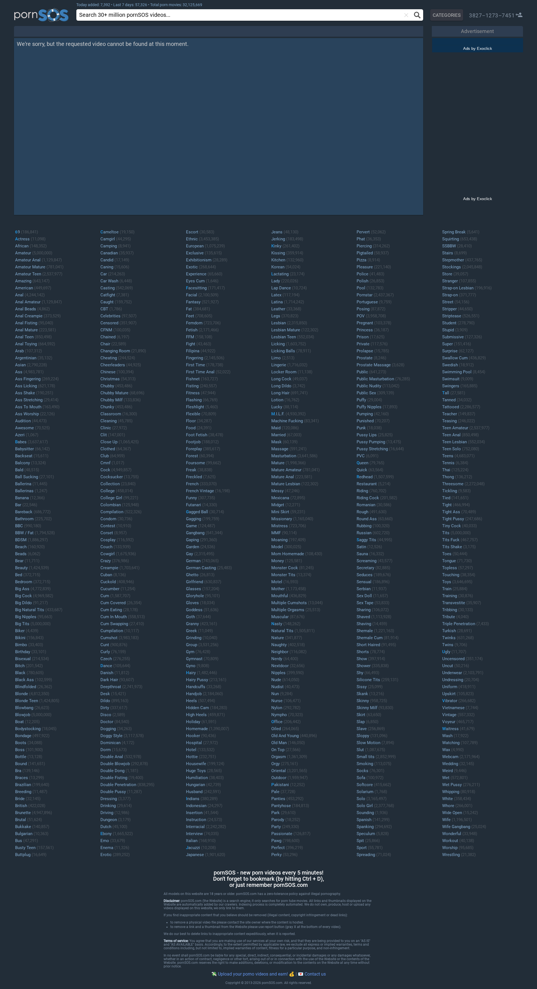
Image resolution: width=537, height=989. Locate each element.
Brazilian (23, 784)
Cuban (106, 574)
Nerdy (276, 658)
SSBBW (449, 246)
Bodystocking (28, 728)
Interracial (195, 826)
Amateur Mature (30, 266)
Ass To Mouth (28, 406)
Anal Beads (25, 308)
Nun (275, 693)
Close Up (108, 441)
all (445, 392)
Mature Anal (282, 476)
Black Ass (24, 679)
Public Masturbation (375, 378)
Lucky (276, 406)
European (195, 246)
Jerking (278, 239)
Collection (110, 483)
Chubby (107, 385)
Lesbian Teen (283, 336)
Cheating (108, 357)
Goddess (194, 609)
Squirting (450, 239)
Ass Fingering (28, 378)
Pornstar (365, 294)
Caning (106, 266)
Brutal (20, 819)
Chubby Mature (114, 392)
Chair (105, 343)
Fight (190, 343)
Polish (362, 280)
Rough (362, 511)
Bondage (23, 735)
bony (106, 833)
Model (277, 546)
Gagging (193, 518)
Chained (108, 336)
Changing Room (115, 350)
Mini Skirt (280, 511)
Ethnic (192, 239)
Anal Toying (26, 343)
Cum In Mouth (113, 616)
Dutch (105, 826)
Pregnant (365, 322)
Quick (362, 469)
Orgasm (278, 756)
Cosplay (108, 539)
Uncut (447, 665)
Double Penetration (118, 784)
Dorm (105, 749)
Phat (361, 239)
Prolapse (365, 350)
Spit (360, 840)
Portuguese (367, 301)
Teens (447, 455)
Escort (192, 232)
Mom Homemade (287, 553)
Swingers (450, 385)
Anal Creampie (29, 315)
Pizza (361, 260)
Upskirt (449, 693)
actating (280, 273)
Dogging (108, 728)
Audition (23, 420)
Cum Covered (113, 602)
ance (106, 665)
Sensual (364, 581)
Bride (20, 798)
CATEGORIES (447, 15)
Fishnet (193, 378)
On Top (277, 749)
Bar (18, 504)
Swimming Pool (457, 371)
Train (446, 588)
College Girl (111, 497)
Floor (191, 420)
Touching (450, 574)
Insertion (194, 812)
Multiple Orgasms (287, 609)
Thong (448, 476)
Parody (277, 819)
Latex (276, 294)
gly (446, 651)
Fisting (192, 385)
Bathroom (24, 518)
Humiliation (197, 777)
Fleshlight (195, 406)
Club (104, 455)
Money (277, 560)
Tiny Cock (451, 525)
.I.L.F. (277, 413)
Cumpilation (111, 630)
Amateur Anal (28, 260)
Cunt (104, 644)
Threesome (452, 483)
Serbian (364, 588)
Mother (278, 588)
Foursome (195, 462)
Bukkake (23, 826)
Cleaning (108, 420)
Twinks (449, 637)
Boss (20, 749)
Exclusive (195, 253)
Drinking (108, 805)
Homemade (197, 728)
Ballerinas (24, 490)
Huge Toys (196, 770)
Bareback (23, 511)
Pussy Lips (367, 434)
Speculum (366, 833)
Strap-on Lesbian (458, 287)
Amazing (23, 280)
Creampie (109, 567)
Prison (363, 336)
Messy (277, 490)
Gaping (192, 539)
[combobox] (241, 15)
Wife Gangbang (456, 826)
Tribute (448, 616)
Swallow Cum (455, 357)
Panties (278, 798)
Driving (106, 812)
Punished (365, 420)
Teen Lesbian (454, 441)
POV (361, 315)
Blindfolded (25, 686)
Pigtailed (365, 253)
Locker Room (283, 371)
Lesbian (278, 322)
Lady (275, 280)
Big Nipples (25, 616)
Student (449, 322)
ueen (362, 462)
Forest (192, 455)
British (21, 805)
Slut (360, 749)
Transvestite (453, 602)
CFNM (106, 329)
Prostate (365, 357)
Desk (105, 693)
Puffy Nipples (369, 406)
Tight (447, 504)
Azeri (20, 434)
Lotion (277, 399)
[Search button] (416, 15)
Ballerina (23, 483)
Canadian (109, 253)
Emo (104, 840)
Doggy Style (111, 735)
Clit (103, 434)
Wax (446, 749)
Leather (278, 308)
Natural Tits (282, 630)
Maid (276, 427)
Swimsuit (451, 378)
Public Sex (366, 392)
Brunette (23, 812)
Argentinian (25, 357)
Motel (276, 581)
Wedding (450, 763)
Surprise (450, 350)
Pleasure (365, 266)
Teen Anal (451, 434)
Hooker (193, 735)
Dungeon (108, 819)
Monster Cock (284, 567)
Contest (107, 525)
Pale (275, 791)
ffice (276, 721)
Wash (447, 735)
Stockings (451, 266)
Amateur (23, 253)
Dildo (105, 700)
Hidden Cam (197, 707)
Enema (106, 847)
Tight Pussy (453, 518)
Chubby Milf (111, 399)
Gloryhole (195, 595)
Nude (276, 679)
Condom (108, 518)
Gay (189, 553)
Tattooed (450, 406)
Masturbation (283, 455)
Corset (106, 532)
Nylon (276, 707)
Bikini (20, 637)
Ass (18, 371)
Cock (105, 469)
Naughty (279, 644)
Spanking (365, 826)
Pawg (276, 840)
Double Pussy (113, 791)
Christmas (110, 378)
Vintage (449, 714)
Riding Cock (368, 497)
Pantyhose (281, 805)
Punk (361, 427)
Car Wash (109, 280)
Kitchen (278, 260)
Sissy (362, 686)
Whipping (450, 791)
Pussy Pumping (371, 441)
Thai (446, 469)
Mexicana (280, 497)
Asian (20, 364)
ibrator (449, 700)
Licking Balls (283, 350)
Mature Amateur (286, 469)
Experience (196, 273)
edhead (365, 476)
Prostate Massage (374, 364)
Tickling (449, 490)
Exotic (192, 266)
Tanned (449, 399)
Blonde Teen (26, 700)
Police (362, 273)
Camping (108, 246)
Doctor (106, 721)
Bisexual (23, 658)
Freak (191, 469)
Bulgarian (23, 833)
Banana (22, 497)
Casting (107, 287)
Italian (191, 840)
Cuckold (108, 581)
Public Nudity (369, 385)
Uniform (449, 686)
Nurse (276, 700)
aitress (450, 728)
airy (191, 672)
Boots (20, 742)
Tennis (448, 462)
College (107, 490)
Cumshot (108, 637)
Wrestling (451, 854)
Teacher (449, 413)
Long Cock (281, 378)
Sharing (364, 609)
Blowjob (22, 714)
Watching (451, 742)
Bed (18, 574)
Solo (361, 798)
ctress (22, 239)
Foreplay (194, 448)
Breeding (23, 791)
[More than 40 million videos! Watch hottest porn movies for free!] (50, 15)
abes (21, 441)
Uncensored (453, 658)
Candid (106, 260)
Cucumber (109, 588)
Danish (106, 672)
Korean (277, 266)
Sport (362, 847)
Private (363, 343)
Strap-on (450, 294)
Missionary (281, 518)
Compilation (111, 511)
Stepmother (453, 260)
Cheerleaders (112, 364)
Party (276, 826)
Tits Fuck (451, 539)
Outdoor (278, 777)
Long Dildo (281, 385)
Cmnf (105, 462)
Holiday (193, 721)
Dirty (104, 707)
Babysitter (24, 448)
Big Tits (22, 623)
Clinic (105, 427)
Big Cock (23, 595)
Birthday (22, 651)
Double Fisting (113, 777)
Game (191, 525)
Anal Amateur (28, 301)
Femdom (194, 322)
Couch (106, 546)
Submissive (453, 336)
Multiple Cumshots (289, 602)
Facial (191, 294)
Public (362, 371)
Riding (362, 490)
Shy (360, 672)
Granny (192, 623)
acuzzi (193, 847)
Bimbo (21, 644)
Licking (278, 343)
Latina (277, 301)
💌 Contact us (312, 974)
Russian (364, 532)
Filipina (192, 350)
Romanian (366, 504)
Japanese (195, 854)
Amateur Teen (28, 273)
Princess (365, 329)
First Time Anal (200, 371)
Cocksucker (111, 476)
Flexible (193, 413)
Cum (104, 595)
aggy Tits (366, 539)
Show (362, 658)
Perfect (278, 847)
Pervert (363, 232)
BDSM (21, 539)
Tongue (449, 560)
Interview (194, 833)
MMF (276, 532)
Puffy (361, 399)
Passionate (281, 833)
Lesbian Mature (285, 329)
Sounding (365, 812)
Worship (450, 847)
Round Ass (367, 518)
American (24, 287)
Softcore (365, 784)
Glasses (193, 588)
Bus (18, 840)
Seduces (365, 574)
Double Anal (111, 756)
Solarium (365, 791)
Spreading (366, 854)
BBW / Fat (24, 532)
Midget (277, 504)
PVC (361, 455)
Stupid (448, 329)
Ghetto (192, 574)
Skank (362, 693)
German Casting (201, 567)
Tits (445, 532)
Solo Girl (365, 805)
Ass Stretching (29, 399)
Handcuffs (195, 686)
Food (191, 427)
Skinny (363, 700)
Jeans (276, 232)
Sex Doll (364, 595)
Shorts (363, 651)
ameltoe (109, 232)
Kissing (278, 253)
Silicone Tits (368, 679)
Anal (19, 294)
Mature (277, 462)
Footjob (193, 441)
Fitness (193, 392)
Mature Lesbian (285, 483)
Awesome (24, 427)
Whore (448, 805)
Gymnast (194, 658)
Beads (21, 553)
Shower (364, 665)
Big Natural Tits (29, 609)
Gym (190, 651)
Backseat (23, 455)
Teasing (449, 420)
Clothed (107, 448)
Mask (276, 441)
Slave (362, 728)
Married (278, 434)
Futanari (193, 504)
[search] (224, 14)
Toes (446, 553)
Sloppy (363, 735)
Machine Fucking (287, 420)
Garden (192, 546)
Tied (446, 497)
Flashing (194, 399)
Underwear (452, 672)
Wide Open (452, 812)
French (192, 483)
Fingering (194, 357)
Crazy (105, 560)
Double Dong (112, 770)
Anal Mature (26, 329)
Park (275, 812)
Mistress (279, 525)
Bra (18, 770)
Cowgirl (107, 553)
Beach (21, 546)
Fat (189, 308)
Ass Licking (26, 385)
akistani (280, 784)
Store (447, 273)
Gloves (192, 602)
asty (276, 623)
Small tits (366, 756)
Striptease (451, 315)
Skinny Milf (367, 707)
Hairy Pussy (197, 679)
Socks (362, 770)
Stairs (447, 253)
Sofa (361, 777)
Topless (449, 567)
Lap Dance (281, 287)
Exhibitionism (198, 260)
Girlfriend (194, 581)
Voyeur (448, 721)
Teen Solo (451, 448)
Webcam (450, 756)
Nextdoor (280, 665)
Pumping (365, 413)
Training (449, 595)
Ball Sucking (26, 476)
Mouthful (279, 595)
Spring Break (454, 232)
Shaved (363, 616)
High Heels (196, 714)
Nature (277, 637)
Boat (19, 721)
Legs (275, 315)
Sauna (362, 553)
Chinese (108, 371)
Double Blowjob (115, 763)
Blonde (21, 693)
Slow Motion (368, 742)
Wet (445, 777)
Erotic (106, 854)
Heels (191, 700)
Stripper (449, 308)
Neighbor (279, 651)
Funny (191, 497)
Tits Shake (452, 546)
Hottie (192, 756)
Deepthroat (110, 686)
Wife (446, 819)
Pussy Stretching (372, 448)
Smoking (365, 763)
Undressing (452, 679)
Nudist (277, 686)
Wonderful (451, 833)
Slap (361, 721)
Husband (194, 791)
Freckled (194, 476)
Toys (446, 581)
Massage (279, 448)
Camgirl (107, 239)
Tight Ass (451, 511)
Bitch (20, 665)
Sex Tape (365, 602)
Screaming (366, 560)
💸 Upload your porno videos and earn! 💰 (253, 974)
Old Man (279, 742)
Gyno (191, 665)
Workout (450, 840)
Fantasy (193, 301)
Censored (109, 322)
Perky (276, 854)
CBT (104, 308)
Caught (107, 301)
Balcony (22, 462)
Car (103, 273)
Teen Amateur (455, 427)
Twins (447, 644)
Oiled (276, 728)
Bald (19, 469)
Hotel (191, 749)
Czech (106, 658)
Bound (21, 763)
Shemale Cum (370, 637)
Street (447, 301)
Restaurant (367, 483)
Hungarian (195, 784)
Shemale (365, 630)
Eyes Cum (195, 280)
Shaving (364, 623)
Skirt (361, 714)
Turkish (449, 630)
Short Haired (368, 644)
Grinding (193, 637)
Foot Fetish (196, 434)
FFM (190, 336)
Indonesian (196, 805)
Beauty (21, 567)
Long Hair (280, 392)
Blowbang (24, 707)
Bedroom (23, 581)
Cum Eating (111, 609)
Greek (191, 630)
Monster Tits (283, 574)
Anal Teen (24, 336)
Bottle (20, 756)
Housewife (196, 763)
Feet (190, 315)
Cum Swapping (114, 623)
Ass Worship (27, 413)
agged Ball (197, 511)
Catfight (107, 294)
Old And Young (285, 735)
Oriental (278, 770)
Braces (21, 777)
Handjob (194, 693)
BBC (19, 525)
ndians (192, 798)
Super (447, 343)
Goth (190, 616)
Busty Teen (25, 847)
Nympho (279, 714)
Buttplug (22, 854)
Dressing (108, 798)
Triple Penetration (458, 623)
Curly (105, 651)
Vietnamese (453, 707)
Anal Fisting (26, 322)
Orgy (275, 763)
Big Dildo (23, 602)
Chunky (107, 406)
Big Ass (22, 588)
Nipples (278, 672)
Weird (447, 770)
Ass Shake (25, 392)
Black (20, 672)
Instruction (196, 819)
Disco (105, 714)
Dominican (110, 742)
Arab (19, 350)
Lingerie (278, 364)
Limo (276, 357)
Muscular (280, 616)
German (193, 560)
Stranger (450, 280)
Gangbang (195, 532)
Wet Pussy (452, 784)
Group (191, 644)
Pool (361, 287)
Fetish (191, 329)
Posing (363, 308)
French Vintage (200, 490)
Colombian (110, 504)
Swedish (450, 364)
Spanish (364, 819)
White (447, 798)
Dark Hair (109, 679)
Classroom (110, 413)
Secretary (365, 567)
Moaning (279, 539)
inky (276, 246)
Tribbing (449, 609)
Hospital (194, 742)
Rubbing (364, 525)
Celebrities (110, 315)
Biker (20, 630)
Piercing (364, 246)
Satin (361, 546)
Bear (19, 560)
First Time (195, 364)
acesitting (196, 287)
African (22, 246)
